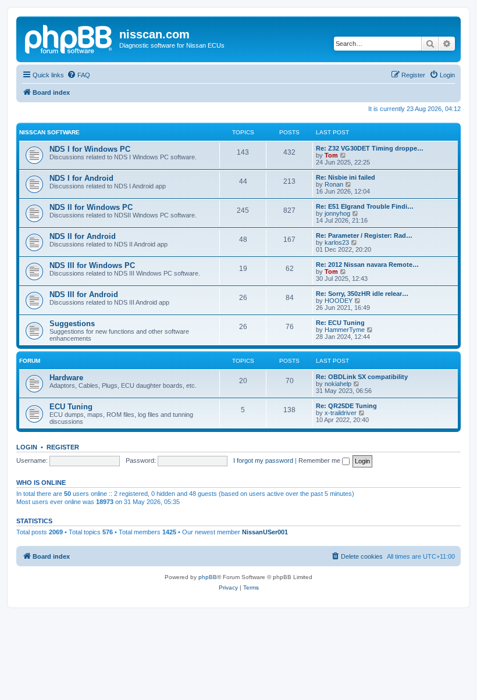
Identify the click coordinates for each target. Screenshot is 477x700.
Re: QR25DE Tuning (346, 405)
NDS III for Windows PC (92, 265)
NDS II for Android (82, 236)
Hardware (66, 377)
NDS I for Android (81, 178)
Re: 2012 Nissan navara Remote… (367, 264)
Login (26, 447)
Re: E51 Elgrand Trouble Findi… (365, 206)
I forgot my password (263, 460)
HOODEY (339, 300)
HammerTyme (345, 329)
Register (63, 447)
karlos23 (337, 242)
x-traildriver (341, 412)
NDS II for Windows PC (91, 207)
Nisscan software (49, 132)
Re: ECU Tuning (340, 322)
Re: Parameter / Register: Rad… (364, 235)
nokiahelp (338, 383)
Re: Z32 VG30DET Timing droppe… (369, 148)
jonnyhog (337, 213)
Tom (331, 155)
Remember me (320, 460)
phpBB (207, 577)
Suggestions (72, 323)
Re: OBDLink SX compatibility (362, 376)
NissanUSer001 (265, 531)
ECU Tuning (70, 406)
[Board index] (69, 37)
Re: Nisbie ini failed (345, 177)
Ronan (334, 184)
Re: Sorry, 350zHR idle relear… (362, 293)
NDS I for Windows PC (89, 149)
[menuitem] (78, 75)
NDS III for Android (83, 294)
